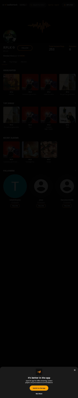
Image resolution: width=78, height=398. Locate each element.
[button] (39, 199)
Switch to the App (39, 388)
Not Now (39, 394)
